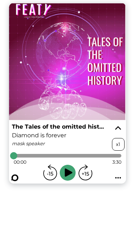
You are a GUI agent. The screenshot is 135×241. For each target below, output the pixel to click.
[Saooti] (14, 177)
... (118, 175)
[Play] (68, 173)
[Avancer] (85, 173)
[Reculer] (50, 173)
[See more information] (118, 128)
